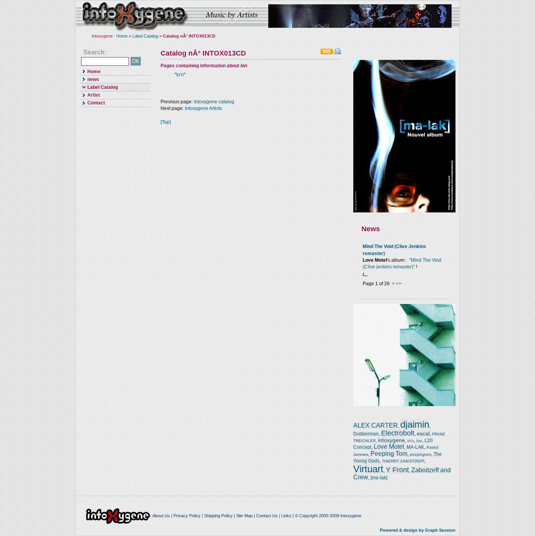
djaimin (414, 424)
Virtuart (368, 469)
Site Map (244, 515)
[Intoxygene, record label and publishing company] (119, 515)
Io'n (180, 74)
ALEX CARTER (375, 425)
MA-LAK (415, 447)
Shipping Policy (218, 515)
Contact (92, 102)
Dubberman (366, 434)
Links (286, 515)
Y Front (397, 470)
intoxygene (134, 16)
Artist (90, 95)
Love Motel (389, 446)
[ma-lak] (379, 477)
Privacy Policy (187, 515)
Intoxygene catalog (214, 101)
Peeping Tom (389, 453)
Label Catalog (145, 36)
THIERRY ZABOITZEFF (403, 461)
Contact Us (267, 515)
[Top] (166, 122)
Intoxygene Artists (203, 108)
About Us (161, 515)
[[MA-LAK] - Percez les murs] (404, 211)
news (89, 79)
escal (423, 433)
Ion (419, 441)
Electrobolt (397, 433)
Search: (95, 52)
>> (398, 283)
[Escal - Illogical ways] (404, 404)
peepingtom (420, 454)
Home (122, 36)
